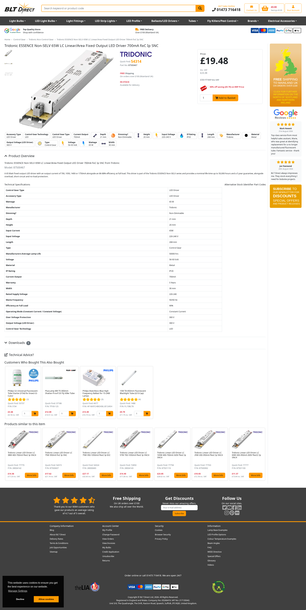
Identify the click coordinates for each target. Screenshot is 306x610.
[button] (263, 392)
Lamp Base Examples (217, 530)
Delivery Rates (56, 538)
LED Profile (133, 21)
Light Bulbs (16, 21)
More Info (31, 475)
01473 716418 (228, 9)
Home (7, 39)
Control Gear (19, 39)
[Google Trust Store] (12, 31)
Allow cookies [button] (46, 599)
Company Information (62, 525)
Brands (252, 21)
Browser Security (163, 534)
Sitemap (54, 551)
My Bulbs (106, 547)
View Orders (108, 538)
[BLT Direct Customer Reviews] (74, 500)
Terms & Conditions (59, 543)
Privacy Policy (161, 538)
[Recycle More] (218, 586)
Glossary (212, 560)
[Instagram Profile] (226, 512)
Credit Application (110, 551)
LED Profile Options (217, 534)
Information (214, 525)
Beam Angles (214, 543)
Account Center (110, 525)
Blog (52, 530)
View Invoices (108, 543)
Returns (106, 560)
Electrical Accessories (281, 21)
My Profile (107, 530)
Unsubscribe (108, 556)
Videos (211, 564)
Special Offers (214, 556)
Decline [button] (20, 599)
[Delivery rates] (286, 76)
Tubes (192, 21)
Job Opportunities (58, 547)
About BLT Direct (58, 534)
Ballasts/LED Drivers (164, 21)
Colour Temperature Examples (222, 538)
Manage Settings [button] (17, 591)
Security (159, 525)
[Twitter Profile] (224, 507)
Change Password (110, 534)
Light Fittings (75, 21)
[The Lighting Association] (87, 586)
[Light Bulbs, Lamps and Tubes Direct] (19, 8)
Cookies (158, 530)
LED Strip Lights (105, 21)
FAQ (209, 547)
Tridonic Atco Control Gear (41, 39)
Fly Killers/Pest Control (221, 21)
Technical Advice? (21, 355)
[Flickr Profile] (237, 512)
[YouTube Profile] (229, 507)
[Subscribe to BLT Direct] (286, 197)
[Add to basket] (35, 413)
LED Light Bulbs (45, 21)
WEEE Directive (215, 551)
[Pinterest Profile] (231, 512)
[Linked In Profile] (239, 507)
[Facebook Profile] (234, 507)
